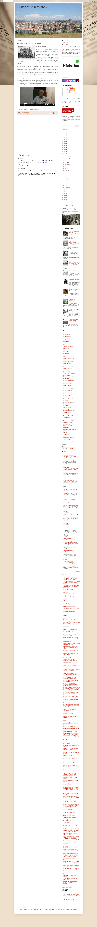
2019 (65, 143)
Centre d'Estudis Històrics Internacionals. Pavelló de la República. (71, 660)
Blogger (51, 910)
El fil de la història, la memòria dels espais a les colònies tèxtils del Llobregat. (70, 693)
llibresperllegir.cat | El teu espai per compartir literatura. (70, 783)
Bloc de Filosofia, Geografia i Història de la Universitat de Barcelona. (71, 635)
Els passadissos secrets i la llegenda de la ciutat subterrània (74, 291)
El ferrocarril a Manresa (68, 360)
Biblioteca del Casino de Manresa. (70, 629)
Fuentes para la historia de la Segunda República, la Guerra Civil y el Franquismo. (70, 716)
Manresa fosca (66, 412)
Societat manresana (67, 439)
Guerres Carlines (66, 375)
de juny (66, 166)
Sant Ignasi (65, 434)
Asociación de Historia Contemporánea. (71, 608)
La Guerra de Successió (68, 392)
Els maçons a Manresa (67, 365)
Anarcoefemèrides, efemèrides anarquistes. (69, 591)
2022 (65, 137)
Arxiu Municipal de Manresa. (69, 606)
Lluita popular (66, 407)
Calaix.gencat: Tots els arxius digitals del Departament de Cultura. (71, 644)
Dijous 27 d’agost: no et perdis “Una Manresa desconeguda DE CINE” (70, 469)
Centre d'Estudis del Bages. (68, 657)
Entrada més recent (21, 190)
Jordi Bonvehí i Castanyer (67, 42)
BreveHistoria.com (67, 641)
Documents (65, 353)
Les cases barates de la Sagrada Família (73, 320)
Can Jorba (21, 72)
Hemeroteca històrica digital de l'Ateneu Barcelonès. (71, 724)
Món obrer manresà (67, 420)
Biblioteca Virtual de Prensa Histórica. (71, 633)
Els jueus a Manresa (67, 363)
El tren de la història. (67, 701)
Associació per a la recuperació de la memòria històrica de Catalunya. (70, 610)
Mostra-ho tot (78, 571)
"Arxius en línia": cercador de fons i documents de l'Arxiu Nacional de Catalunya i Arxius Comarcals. (70, 578)
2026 (65, 132)
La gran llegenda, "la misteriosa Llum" (73, 241)
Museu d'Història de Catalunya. (69, 817)
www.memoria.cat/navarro (34, 109)
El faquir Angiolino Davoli (68, 480)
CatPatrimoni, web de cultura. (69, 656)
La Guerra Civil (66, 390)
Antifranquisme (66, 336)
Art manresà (65, 341)
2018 (65, 145)
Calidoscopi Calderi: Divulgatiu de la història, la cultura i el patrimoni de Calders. (70, 647)
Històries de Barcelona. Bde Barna (70, 731)
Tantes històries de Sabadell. (69, 858)
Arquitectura (65, 339)
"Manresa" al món (67, 333)
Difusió (23, 112)
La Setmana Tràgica (67, 398)
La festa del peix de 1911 (68, 206)
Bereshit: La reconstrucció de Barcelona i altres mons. (71, 625)
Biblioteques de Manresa (68, 454)
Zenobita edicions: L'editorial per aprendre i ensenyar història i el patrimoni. (70, 882)
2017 (65, 147)
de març (66, 172)
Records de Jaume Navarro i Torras (29, 43)
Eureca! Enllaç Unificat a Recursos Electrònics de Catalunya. (70, 712)
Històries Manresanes (32, 6)
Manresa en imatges (67, 410)
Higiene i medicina (67, 376)
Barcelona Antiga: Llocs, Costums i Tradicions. (70, 617)
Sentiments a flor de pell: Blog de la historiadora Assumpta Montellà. (70, 856)
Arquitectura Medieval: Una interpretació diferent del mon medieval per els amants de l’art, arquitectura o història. (71, 598)
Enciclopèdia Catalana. (67, 702)
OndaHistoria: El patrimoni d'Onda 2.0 (71, 828)
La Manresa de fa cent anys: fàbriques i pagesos (72, 178)
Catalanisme (65, 344)
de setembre (67, 160)
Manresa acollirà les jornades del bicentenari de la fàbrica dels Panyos (70, 528)
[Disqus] (37, 134)
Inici (37, 190)
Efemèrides (65, 356)
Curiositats (65, 348)
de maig (66, 168)
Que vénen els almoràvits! (69, 174)
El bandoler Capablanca (74, 279)
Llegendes (65, 403)
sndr (75, 909)
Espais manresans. (67, 366)
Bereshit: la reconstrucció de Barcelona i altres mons (69, 478)
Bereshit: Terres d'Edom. (68, 628)
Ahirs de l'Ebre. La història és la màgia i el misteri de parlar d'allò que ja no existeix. (71, 582)
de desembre (67, 155)
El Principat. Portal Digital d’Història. (71, 699)
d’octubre (67, 158)
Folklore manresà (66, 368)
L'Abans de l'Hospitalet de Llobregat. (70, 757)
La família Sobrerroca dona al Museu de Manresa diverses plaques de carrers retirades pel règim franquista (70, 541)
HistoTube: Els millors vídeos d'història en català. (71, 753)
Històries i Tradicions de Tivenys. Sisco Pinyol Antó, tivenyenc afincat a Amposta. (71, 749)
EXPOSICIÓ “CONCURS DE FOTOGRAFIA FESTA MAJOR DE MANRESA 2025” (70, 456)
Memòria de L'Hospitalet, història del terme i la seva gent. (70, 794)
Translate (71, 448)
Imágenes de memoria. (67, 755)
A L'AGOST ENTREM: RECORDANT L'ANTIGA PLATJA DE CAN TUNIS (70, 493)
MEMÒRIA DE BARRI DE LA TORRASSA (70, 490)
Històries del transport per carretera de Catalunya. (71, 746)
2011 (65, 193)
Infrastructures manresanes (68, 380)
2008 (65, 199)
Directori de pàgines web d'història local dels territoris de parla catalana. (71, 678)
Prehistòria (65, 427)
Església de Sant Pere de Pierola (69, 551)
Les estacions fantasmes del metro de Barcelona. (70, 781)
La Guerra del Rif (66, 395)
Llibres (64, 405)
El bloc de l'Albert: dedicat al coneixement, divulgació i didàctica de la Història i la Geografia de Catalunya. (71, 684)
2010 (65, 195)
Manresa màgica (66, 414)
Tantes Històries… (67, 859)
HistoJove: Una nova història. (69, 726)
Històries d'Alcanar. (67, 730)
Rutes (64, 432)
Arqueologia (65, 338)
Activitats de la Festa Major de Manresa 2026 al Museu (69, 504)
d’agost (66, 162)
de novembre (67, 156)
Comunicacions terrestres (68, 346)
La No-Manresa (66, 397)
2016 (65, 149)
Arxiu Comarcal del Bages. (68, 602)
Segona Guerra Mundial (68, 437)
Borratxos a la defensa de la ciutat (71, 176)
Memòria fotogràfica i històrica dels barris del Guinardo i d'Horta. (70, 811)
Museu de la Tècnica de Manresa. (70, 820)
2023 (65, 135)
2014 (65, 153)
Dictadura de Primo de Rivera (69, 350)
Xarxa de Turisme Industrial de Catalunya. (69, 876)
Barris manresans (66, 343)
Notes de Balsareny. (67, 822)
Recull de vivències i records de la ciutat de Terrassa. (71, 845)
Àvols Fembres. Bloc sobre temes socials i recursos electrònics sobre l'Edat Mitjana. (71, 614)
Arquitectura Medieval (68, 550)
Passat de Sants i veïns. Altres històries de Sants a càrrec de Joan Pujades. (71, 831)
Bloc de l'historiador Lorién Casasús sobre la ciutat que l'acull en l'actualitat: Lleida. (71, 639)
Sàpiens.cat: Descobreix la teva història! (71, 853)
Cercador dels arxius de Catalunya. (70, 662)
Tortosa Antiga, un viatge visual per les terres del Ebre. (71, 866)
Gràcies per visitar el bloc (68, 373)
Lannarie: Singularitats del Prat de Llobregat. (70, 778)
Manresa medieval (67, 415)
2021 (65, 139)
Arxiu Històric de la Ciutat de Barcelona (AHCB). (71, 604)
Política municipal (67, 425)
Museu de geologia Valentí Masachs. (70, 819)
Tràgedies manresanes (67, 441)
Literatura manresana (67, 402)
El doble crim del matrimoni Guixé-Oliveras (74, 261)
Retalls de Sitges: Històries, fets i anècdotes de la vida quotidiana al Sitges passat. (71, 851)
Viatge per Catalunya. (67, 873)
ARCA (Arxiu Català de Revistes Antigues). (69, 594)
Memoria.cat (66, 467)
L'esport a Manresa (67, 385)
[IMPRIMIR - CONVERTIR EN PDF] (53, 113)
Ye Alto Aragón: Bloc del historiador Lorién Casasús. (70, 879)
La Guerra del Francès (67, 393)
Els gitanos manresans (73, 251)
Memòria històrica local (68, 419)
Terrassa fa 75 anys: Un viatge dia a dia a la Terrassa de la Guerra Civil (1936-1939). (71, 863)
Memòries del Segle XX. (68, 814)
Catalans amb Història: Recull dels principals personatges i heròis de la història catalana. (70, 653)
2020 (65, 141)
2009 (65, 197)
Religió (64, 431)
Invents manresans (67, 382)
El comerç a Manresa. (67, 358)
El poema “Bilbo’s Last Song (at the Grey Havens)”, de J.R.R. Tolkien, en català (70, 517)
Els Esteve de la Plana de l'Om (70, 183)
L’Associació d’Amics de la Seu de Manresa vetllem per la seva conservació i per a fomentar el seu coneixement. (71, 760)
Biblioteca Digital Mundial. (68, 631)
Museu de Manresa (67, 538)
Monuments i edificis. (67, 422)
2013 (65, 189)
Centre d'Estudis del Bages (69, 526)
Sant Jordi (65, 436)
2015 (65, 151)
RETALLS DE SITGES (68, 561)
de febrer (67, 185)
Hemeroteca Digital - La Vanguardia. (70, 722)
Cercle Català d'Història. (68, 664)
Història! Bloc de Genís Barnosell (70, 514)
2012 (65, 191)
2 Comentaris (34, 113)
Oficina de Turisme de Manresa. (69, 824)
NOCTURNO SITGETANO (69, 562)
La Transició (65, 400)
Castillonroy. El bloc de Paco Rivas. (70, 650)
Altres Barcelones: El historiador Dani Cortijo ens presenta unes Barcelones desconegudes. (71, 586)
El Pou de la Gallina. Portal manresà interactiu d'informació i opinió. (70, 697)
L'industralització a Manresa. (69, 387)
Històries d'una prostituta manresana (74, 231)
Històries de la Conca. (67, 743)
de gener (66, 187)
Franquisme (65, 371)
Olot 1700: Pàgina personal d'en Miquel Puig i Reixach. (71, 826)
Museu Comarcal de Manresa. (69, 815)
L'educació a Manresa (67, 383)
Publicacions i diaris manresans (69, 429)
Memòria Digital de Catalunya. (69, 809)
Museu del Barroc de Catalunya (70, 503)
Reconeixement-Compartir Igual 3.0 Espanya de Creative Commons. (71, 896)
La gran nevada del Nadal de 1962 (74, 310)
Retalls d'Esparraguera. (68, 847)
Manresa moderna (66, 417)
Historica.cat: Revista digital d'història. (71, 728)
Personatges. (27, 112)
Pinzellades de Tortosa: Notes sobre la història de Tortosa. (70, 834)
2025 (65, 133)
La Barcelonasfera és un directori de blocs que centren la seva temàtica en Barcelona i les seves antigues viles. (70, 764)
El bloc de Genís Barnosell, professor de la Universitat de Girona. (71, 681)
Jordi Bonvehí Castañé (69, 893)
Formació (65, 370)
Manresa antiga (66, 409)
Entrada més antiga (53, 190)
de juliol (66, 164)
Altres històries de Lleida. (68, 589)
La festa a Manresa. (67, 388)
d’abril (66, 170)
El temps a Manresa (67, 361)
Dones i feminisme (67, 355)
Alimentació (65, 334)
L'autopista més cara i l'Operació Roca (73, 300)
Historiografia (66, 378)
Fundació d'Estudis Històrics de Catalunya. (69, 719)
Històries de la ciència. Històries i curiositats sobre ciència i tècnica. (70, 741)
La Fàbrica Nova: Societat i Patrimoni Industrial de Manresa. (71, 767)
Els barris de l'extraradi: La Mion (74, 271)
